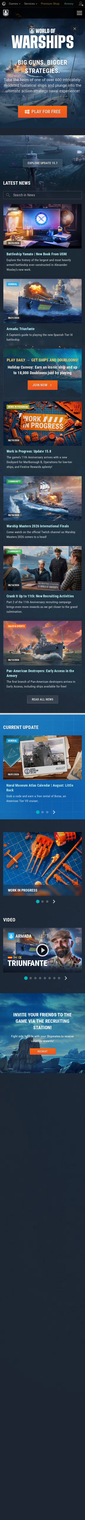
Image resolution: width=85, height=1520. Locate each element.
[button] (38, 812)
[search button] (8, 195)
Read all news (42, 699)
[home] (37, 13)
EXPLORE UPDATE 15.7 (43, 163)
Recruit (43, 1051)
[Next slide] (54, 812)
